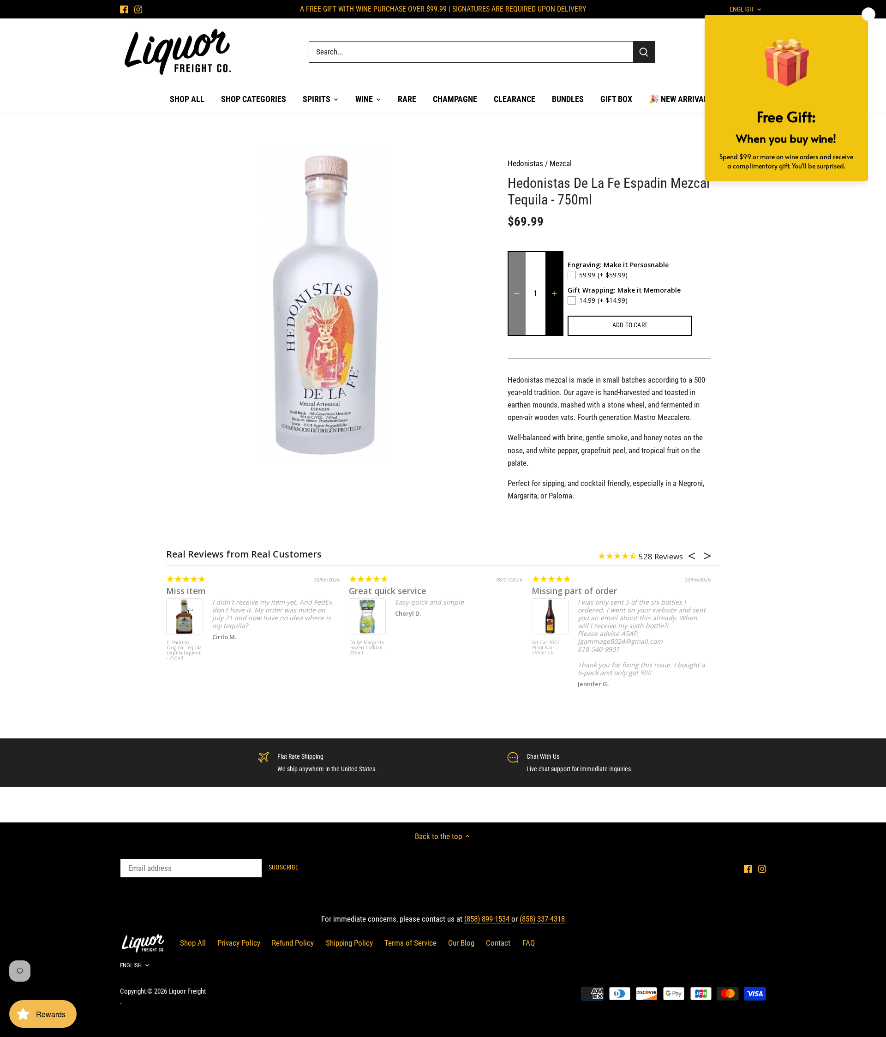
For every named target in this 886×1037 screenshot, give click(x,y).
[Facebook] (124, 9)
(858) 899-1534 (487, 918)
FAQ (528, 942)
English (131, 965)
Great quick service (387, 590)
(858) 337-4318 (542, 918)
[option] (330, 303)
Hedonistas (525, 163)
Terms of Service (410, 942)
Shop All (193, 942)
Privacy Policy (238, 942)
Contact (498, 942)
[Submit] (643, 52)
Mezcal (561, 163)
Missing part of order (574, 590)
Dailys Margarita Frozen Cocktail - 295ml (367, 648)
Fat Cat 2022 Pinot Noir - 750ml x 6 (546, 648)
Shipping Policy (349, 942)
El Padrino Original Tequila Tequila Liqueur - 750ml (184, 650)
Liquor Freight (187, 991)
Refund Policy (293, 942)
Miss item (186, 590)
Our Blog (461, 942)
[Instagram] (138, 9)
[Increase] (554, 294)
